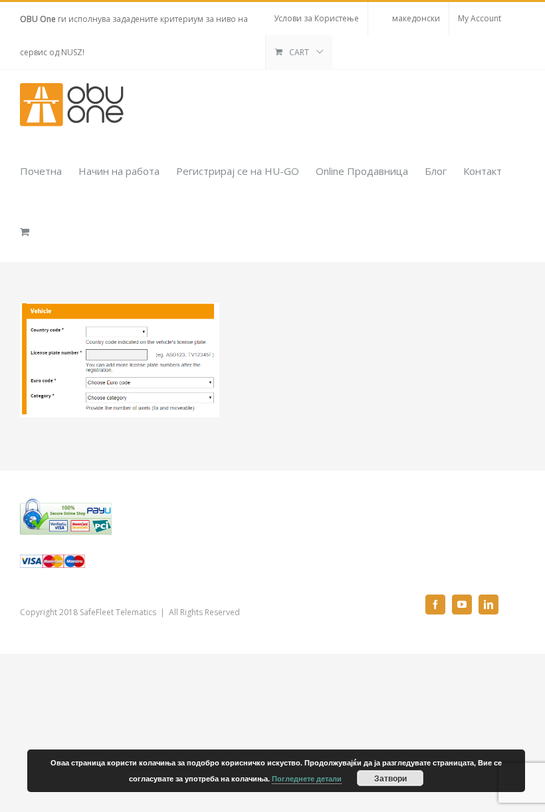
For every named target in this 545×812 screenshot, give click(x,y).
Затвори (390, 778)
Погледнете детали (307, 778)
